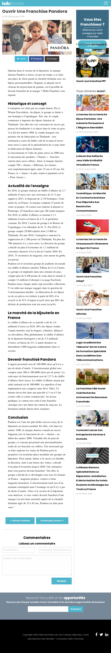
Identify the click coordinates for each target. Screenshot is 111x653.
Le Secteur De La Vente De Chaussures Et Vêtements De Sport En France (92, 244)
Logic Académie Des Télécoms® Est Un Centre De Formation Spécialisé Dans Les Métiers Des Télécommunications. (91, 351)
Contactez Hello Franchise (70, 638)
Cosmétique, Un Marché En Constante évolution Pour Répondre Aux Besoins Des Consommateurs (91, 202)
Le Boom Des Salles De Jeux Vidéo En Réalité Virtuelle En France (89, 160)
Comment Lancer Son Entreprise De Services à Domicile (90, 435)
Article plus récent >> (52, 520)
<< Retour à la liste (20, 520)
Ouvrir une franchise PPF (91, 81)
